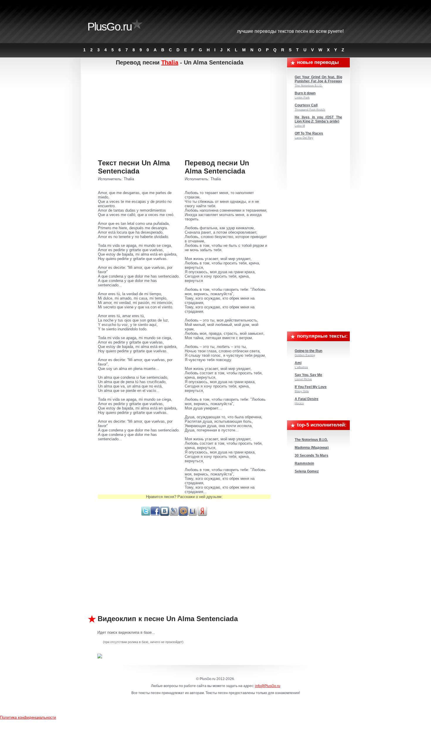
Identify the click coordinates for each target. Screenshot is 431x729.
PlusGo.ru (109, 27)
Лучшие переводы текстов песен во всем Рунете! (290, 31)
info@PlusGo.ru (267, 686)
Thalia (169, 62)
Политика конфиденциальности (28, 717)
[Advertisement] (184, 113)
